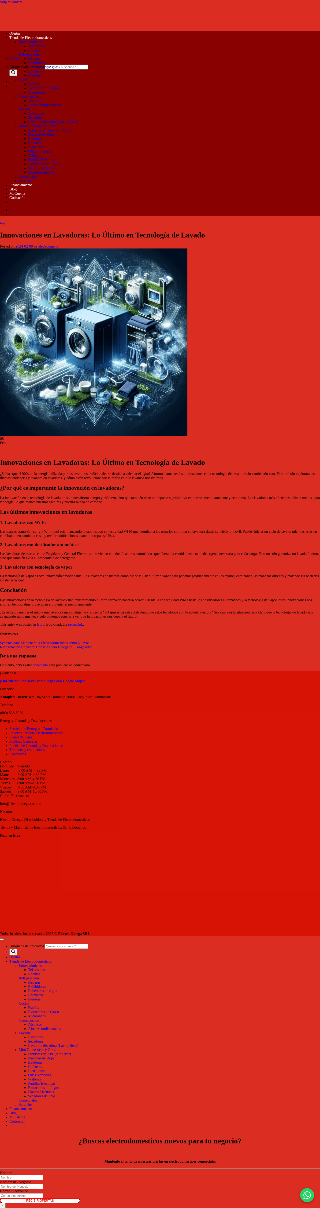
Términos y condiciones (27, 750)
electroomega (48, 246)
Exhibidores (37, 63)
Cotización (17, 198)
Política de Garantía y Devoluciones (36, 746)
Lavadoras (36, 113)
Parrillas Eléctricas (41, 160)
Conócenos (17, 754)
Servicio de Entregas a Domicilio (33, 729)
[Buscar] (13, 72)
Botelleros (35, 71)
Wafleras (34, 155)
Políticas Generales (23, 741)
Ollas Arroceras (39, 151)
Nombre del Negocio (15, 1182)
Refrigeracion (29, 54)
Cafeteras (35, 143)
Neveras (34, 59)
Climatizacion (29, 97)
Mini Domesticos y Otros (37, 126)
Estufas (33, 84)
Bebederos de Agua (42, 67)
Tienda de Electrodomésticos (30, 38)
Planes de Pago (20, 737)
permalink (75, 624)
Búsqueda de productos (27, 67)
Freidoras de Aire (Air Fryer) (49, 130)
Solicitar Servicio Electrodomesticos (36, 733)
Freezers (34, 75)
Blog (13, 189)
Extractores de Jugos (43, 164)
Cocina (24, 80)
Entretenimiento (30, 42)
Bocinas (34, 50)
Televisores (36, 46)
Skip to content (11, 2)
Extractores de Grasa (43, 88)
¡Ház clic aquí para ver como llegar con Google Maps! (42, 681)
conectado (40, 665)
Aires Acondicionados (44, 105)
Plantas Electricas (41, 168)
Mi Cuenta (17, 193)
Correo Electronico (14, 1191)
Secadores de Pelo (41, 172)
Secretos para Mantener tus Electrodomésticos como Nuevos (44, 643)
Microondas (37, 92)
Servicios (25, 181)
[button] (13, 59)
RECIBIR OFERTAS (40, 1200)
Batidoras (35, 139)
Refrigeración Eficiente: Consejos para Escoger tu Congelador (46, 647)
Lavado (24, 109)
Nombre (6, 1173)
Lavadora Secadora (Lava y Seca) (53, 122)
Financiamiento (20, 185)
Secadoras (35, 118)
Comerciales (28, 177)
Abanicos (35, 101)
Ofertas (14, 33)
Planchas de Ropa (41, 134)
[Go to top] (2, 939)
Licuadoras (36, 147)
